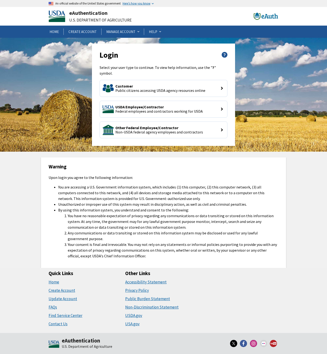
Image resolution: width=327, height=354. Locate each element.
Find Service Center (65, 315)
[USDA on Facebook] (244, 343)
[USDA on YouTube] (273, 343)
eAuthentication (88, 13)
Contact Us (58, 323)
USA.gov (132, 323)
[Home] (54, 344)
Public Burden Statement (147, 298)
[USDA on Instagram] (253, 343)
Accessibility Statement (146, 282)
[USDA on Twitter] (234, 343)
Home (54, 282)
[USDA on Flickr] (264, 343)
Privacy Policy (137, 290)
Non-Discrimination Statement (152, 307)
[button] (163, 88)
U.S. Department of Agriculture (100, 20)
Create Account (62, 290)
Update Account (63, 298)
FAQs (53, 307)
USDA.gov (133, 315)
